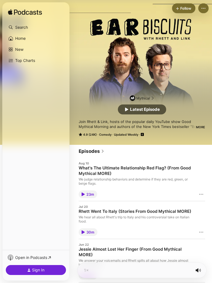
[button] (36, 27)
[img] (25, 12)
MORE (200, 127)
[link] (91, 151)
